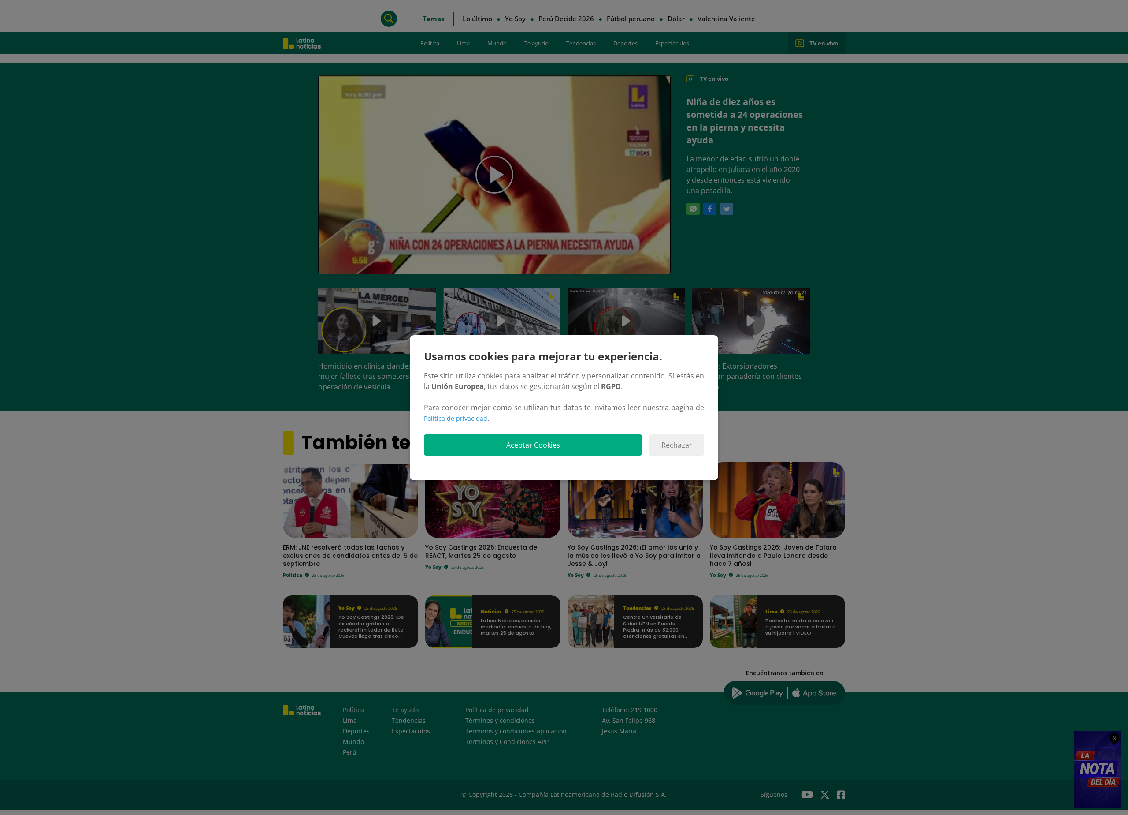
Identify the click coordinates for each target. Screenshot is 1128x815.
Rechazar (676, 445)
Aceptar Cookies (533, 445)
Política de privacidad (455, 418)
